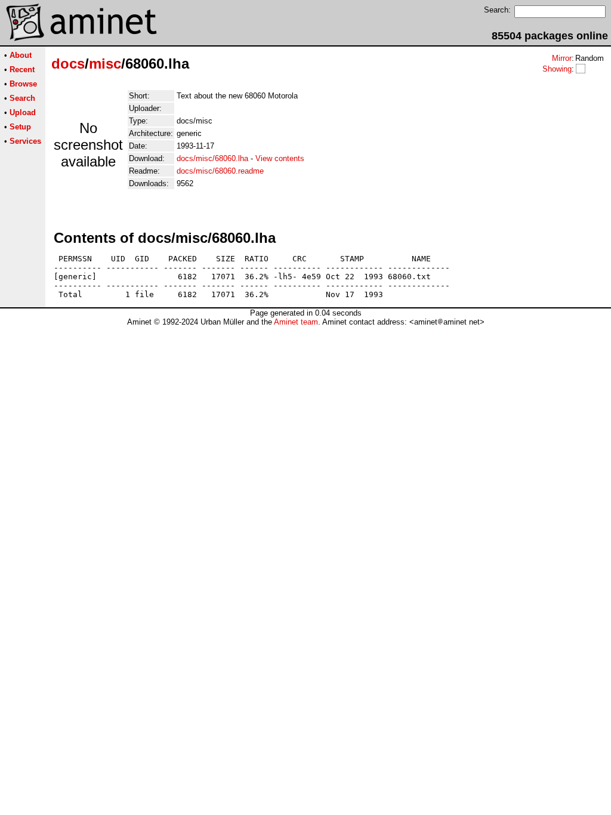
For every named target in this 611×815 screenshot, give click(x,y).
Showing (557, 68)
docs (68, 63)
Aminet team (296, 321)
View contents (279, 158)
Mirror (562, 58)
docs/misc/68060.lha (212, 158)
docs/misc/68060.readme (220, 170)
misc (105, 63)
